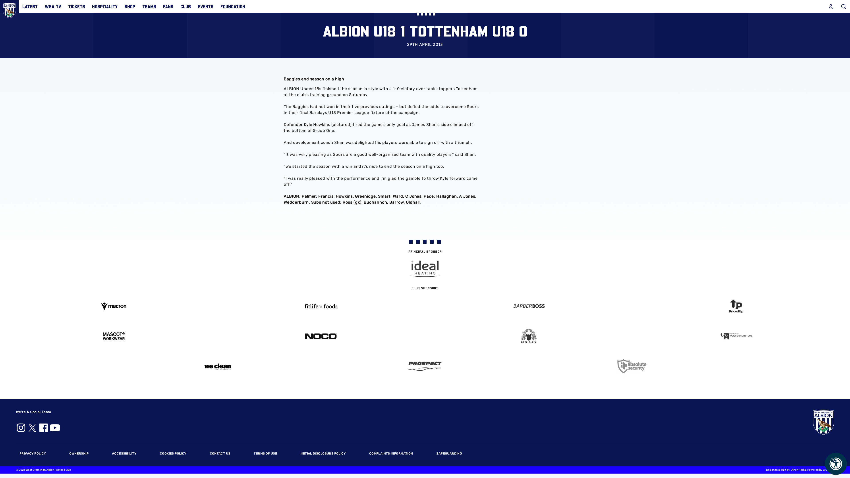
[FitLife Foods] (321, 306)
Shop (130, 6)
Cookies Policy (173, 453)
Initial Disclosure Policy (323, 453)
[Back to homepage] (9, 9)
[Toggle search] (843, 6)
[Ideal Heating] (425, 268)
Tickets (76, 6)
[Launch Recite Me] (836, 464)
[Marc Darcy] (529, 336)
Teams (149, 6)
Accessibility (124, 453)
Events (205, 6)
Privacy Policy (32, 453)
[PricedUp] (736, 306)
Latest (30, 6)
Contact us (220, 453)
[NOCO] (321, 336)
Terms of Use (265, 453)
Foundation (232, 6)
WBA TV (53, 6)
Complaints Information (391, 453)
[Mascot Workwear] (114, 336)
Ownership (79, 453)
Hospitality (105, 6)
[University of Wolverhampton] (736, 336)
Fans (168, 6)
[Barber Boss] (529, 306)
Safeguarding (449, 453)
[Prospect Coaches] (425, 366)
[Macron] (114, 306)
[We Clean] (217, 366)
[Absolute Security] (632, 366)
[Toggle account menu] (830, 6)
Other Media (798, 469)
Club (185, 6)
